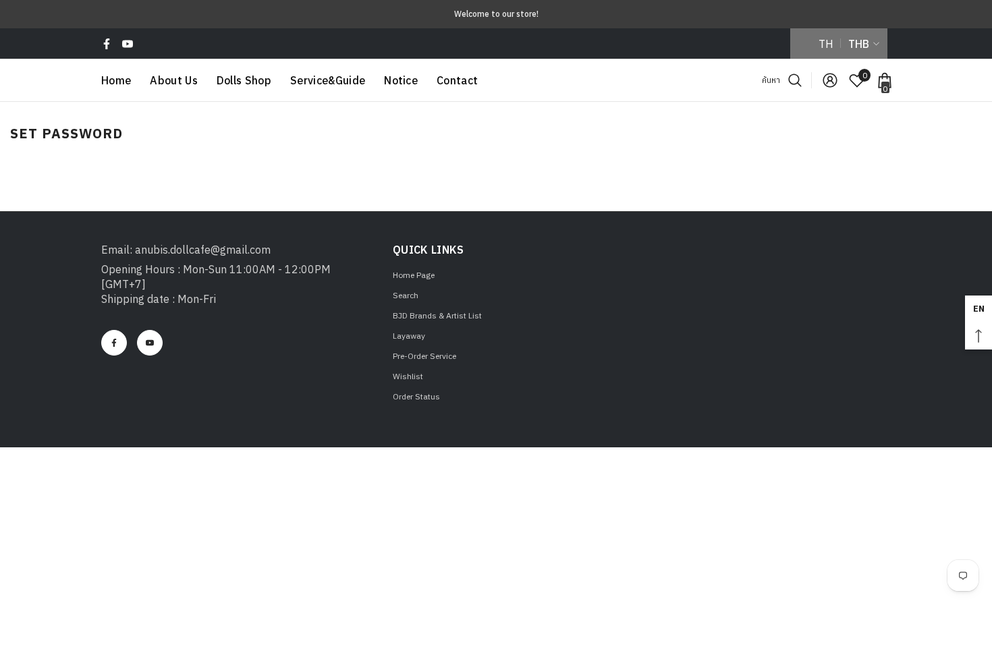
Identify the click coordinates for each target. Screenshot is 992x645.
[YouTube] (127, 43)
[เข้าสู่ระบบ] (830, 80)
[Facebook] (106, 43)
